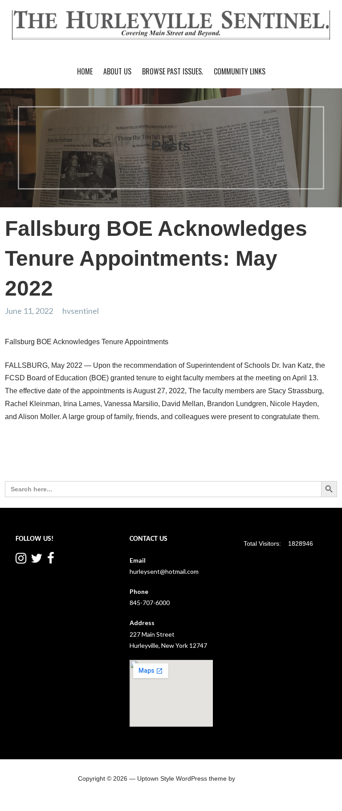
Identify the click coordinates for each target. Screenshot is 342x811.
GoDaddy (250, 778)
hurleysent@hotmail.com (164, 571)
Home (85, 71)
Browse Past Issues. (172, 71)
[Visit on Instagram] (21, 560)
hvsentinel (80, 311)
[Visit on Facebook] (50, 560)
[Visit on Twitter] (36, 560)
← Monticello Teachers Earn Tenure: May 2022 (78, 451)
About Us (117, 71)
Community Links (239, 71)
